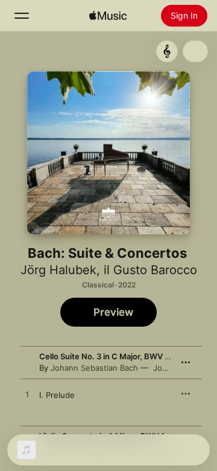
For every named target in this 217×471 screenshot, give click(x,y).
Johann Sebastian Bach (94, 368)
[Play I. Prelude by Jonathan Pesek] (27, 394)
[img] (108, 15)
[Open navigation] (21, 15)
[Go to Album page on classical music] (167, 51)
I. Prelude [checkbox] (57, 395)
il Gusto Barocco (150, 270)
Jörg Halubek (58, 270)
